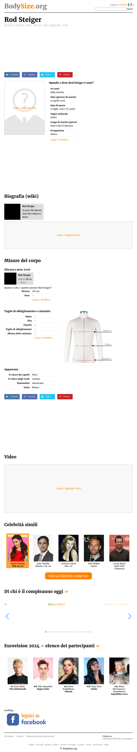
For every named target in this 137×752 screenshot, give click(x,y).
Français (81, 745)
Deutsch (63, 745)
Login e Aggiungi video (68, 488)
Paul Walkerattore (94, 564)
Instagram (128, 738)
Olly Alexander (43, 687)
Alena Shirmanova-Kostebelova (119, 687)
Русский (39, 745)
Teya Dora (94, 687)
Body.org (25, 6)
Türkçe (89, 745)
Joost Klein (17, 687)
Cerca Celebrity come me (68, 576)
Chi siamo (9, 736)
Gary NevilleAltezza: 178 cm (43, 564)
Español (47, 745)
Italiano (55, 745)
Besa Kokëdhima (68, 687)
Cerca (130, 8)
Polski (106, 745)
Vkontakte (117, 738)
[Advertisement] (68, 47)
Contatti (20, 736)
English (31, 745)
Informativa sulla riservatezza (40, 736)
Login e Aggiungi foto (24, 108)
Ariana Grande (18, 564)
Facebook (107, 738)
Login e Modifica (59, 139)
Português (72, 745)
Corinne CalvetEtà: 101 (68, 564)
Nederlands (97, 745)
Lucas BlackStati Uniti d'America (119, 564)
